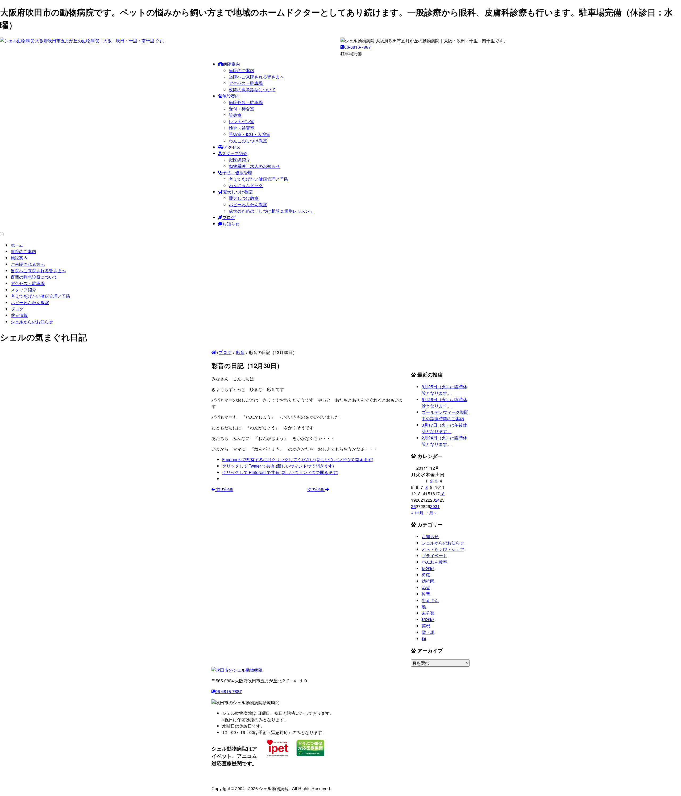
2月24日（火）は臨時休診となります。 (444, 441)
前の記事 (224, 489)
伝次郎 (428, 568)
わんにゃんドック (246, 185)
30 (432, 506)
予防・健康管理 (237, 173)
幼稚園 (428, 581)
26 (413, 506)
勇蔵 (426, 575)
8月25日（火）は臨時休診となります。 (444, 389)
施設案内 (230, 96)
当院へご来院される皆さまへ (256, 77)
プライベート (434, 555)
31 (437, 506)
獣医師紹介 (239, 160)
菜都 (426, 626)
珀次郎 (428, 619)
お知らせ (230, 224)
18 (442, 493)
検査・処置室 (241, 128)
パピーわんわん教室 (248, 204)
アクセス (231, 147)
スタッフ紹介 (234, 153)
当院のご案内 (241, 70)
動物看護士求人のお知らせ (254, 166)
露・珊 (428, 632)
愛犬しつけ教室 (238, 192)
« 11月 (417, 513)
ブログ (228, 217)
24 (437, 500)
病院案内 (231, 64)
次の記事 (316, 489)
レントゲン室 (241, 121)
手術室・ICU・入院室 (249, 134)
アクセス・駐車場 (246, 83)
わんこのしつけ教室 (248, 141)
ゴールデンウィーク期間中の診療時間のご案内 (445, 415)
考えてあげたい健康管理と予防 (258, 179)
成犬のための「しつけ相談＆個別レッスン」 (271, 211)
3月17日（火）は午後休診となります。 (444, 428)
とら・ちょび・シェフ (443, 549)
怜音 (426, 594)
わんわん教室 (434, 562)
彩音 (426, 587)
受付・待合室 (241, 109)
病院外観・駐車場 (246, 102)
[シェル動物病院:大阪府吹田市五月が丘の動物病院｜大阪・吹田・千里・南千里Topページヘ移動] (213, 352)
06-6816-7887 (357, 47)
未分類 (428, 613)
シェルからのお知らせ (443, 543)
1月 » (432, 513)
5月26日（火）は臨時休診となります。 (444, 402)
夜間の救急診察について (252, 89)
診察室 (235, 115)
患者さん (430, 600)
